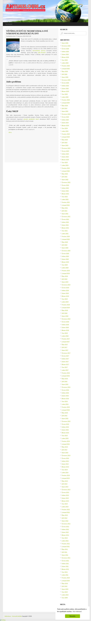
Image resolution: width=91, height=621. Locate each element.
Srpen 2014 (65, 452)
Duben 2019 (65, 293)
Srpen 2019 (65, 282)
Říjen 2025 (65, 71)
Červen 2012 (65, 526)
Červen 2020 (65, 253)
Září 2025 (64, 74)
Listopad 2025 (66, 68)
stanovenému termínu (39, 50)
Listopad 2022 (66, 171)
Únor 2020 (65, 265)
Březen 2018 (65, 330)
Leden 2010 (65, 595)
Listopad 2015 (66, 410)
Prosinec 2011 (66, 543)
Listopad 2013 (66, 478)
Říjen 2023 (65, 139)
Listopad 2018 (66, 307)
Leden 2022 (65, 199)
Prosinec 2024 (66, 100)
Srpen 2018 (65, 316)
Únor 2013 (65, 504)
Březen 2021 (65, 228)
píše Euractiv (42, 52)
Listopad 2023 (66, 137)
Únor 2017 (65, 367)
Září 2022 (64, 176)
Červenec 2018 (66, 319)
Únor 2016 (65, 401)
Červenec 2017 (66, 353)
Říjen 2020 (65, 242)
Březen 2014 (65, 467)
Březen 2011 (65, 569)
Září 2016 (64, 381)
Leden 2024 (65, 131)
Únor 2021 (65, 230)
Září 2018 (64, 313)
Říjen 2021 (65, 208)
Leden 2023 (65, 165)
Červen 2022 (65, 185)
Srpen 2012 (65, 521)
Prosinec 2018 (66, 304)
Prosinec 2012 (66, 509)
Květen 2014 (65, 461)
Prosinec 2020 (66, 236)
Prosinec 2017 (66, 339)
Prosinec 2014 (66, 441)
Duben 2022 (65, 191)
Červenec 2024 (66, 114)
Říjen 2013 (65, 481)
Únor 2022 (65, 196)
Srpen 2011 (65, 555)
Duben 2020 (65, 259)
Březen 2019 (65, 296)
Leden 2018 (65, 336)
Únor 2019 (65, 299)
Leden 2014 (65, 472)
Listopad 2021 (66, 205)
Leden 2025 (65, 97)
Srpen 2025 (65, 77)
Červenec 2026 (66, 46)
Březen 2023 (65, 159)
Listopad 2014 (66, 444)
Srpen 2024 (65, 111)
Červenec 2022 (66, 182)
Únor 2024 (65, 128)
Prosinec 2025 (66, 65)
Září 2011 (64, 552)
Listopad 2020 (66, 239)
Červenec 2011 (66, 558)
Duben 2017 (65, 361)
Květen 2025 (65, 85)
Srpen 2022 (65, 179)
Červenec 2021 (66, 216)
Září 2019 (64, 279)
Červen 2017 (65, 356)
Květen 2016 (65, 393)
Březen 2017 (65, 364)
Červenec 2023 (66, 148)
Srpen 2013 (65, 486)
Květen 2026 (65, 51)
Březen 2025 (65, 91)
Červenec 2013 (66, 489)
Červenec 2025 (66, 80)
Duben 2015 (65, 430)
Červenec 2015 (66, 421)
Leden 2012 (65, 541)
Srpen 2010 (65, 589)
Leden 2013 (65, 506)
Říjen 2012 (65, 515)
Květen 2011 (65, 563)
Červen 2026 (65, 48)
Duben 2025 (65, 88)
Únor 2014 (65, 469)
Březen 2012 (65, 535)
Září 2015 (64, 415)
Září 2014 (64, 450)
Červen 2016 (65, 390)
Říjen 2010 (65, 583)
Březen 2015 (65, 432)
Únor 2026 (65, 60)
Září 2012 (64, 518)
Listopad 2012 (66, 512)
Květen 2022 (65, 188)
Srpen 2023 (65, 145)
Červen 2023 (65, 151)
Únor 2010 (65, 592)
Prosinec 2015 (66, 407)
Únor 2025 (65, 94)
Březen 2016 (65, 398)
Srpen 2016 (65, 384)
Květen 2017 (65, 358)
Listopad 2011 (66, 546)
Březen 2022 (65, 193)
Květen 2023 (65, 154)
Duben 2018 (65, 327)
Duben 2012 (65, 532)
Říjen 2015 (65, 413)
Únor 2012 (65, 538)
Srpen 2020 (65, 248)
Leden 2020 (65, 267)
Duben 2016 (65, 395)
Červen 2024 (65, 117)
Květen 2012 (65, 529)
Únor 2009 (65, 597)
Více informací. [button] (77, 611)
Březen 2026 (65, 57)
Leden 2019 (65, 302)
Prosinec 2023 (66, 134)
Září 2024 (64, 108)
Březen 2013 (65, 501)
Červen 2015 (65, 424)
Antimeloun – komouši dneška (13, 616)
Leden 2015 (65, 438)
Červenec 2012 (66, 523)
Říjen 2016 (65, 378)
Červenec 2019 (66, 285)
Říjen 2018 (65, 310)
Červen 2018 (65, 322)
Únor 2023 (65, 162)
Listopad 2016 (66, 376)
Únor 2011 (65, 572)
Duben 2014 (65, 464)
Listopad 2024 (66, 102)
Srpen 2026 (65, 43)
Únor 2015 (65, 435)
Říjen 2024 (65, 105)
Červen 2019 (65, 287)
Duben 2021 (65, 225)
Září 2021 (64, 211)
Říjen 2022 (65, 174)
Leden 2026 (65, 63)
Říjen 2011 (65, 549)
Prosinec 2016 (66, 373)
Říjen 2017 (65, 344)
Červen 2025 (65, 83)
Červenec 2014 (66, 455)
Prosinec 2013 (66, 475)
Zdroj (10, 132)
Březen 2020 (65, 262)
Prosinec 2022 (66, 168)
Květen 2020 (65, 256)
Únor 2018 (65, 333)
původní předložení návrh (31, 119)
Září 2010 (64, 586)
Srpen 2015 (65, 418)
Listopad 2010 (66, 580)
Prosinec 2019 (66, 270)
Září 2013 (64, 484)
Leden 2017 (65, 370)
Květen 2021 (65, 222)
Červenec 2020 (66, 250)
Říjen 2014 (65, 447)
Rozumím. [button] (73, 616)
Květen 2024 (65, 120)
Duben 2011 (65, 566)
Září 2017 (64, 347)
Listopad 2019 (66, 273)
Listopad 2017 (66, 341)
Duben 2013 (65, 498)
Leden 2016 (65, 404)
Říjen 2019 (65, 276)
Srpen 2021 (65, 213)
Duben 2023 (65, 157)
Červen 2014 (65, 458)
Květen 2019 (65, 290)
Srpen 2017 (65, 350)
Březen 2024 (65, 125)
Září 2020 (64, 245)
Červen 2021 (65, 219)
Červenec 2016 (66, 387)
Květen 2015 (65, 427)
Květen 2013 (65, 495)
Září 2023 (64, 142)
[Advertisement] (31, 148)
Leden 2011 (65, 575)
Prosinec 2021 (66, 202)
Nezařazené (8, 24)
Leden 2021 (65, 233)
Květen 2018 (65, 324)
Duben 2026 (65, 54)
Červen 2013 (65, 492)
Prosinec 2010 (66, 578)
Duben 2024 (65, 122)
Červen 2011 (65, 560)
